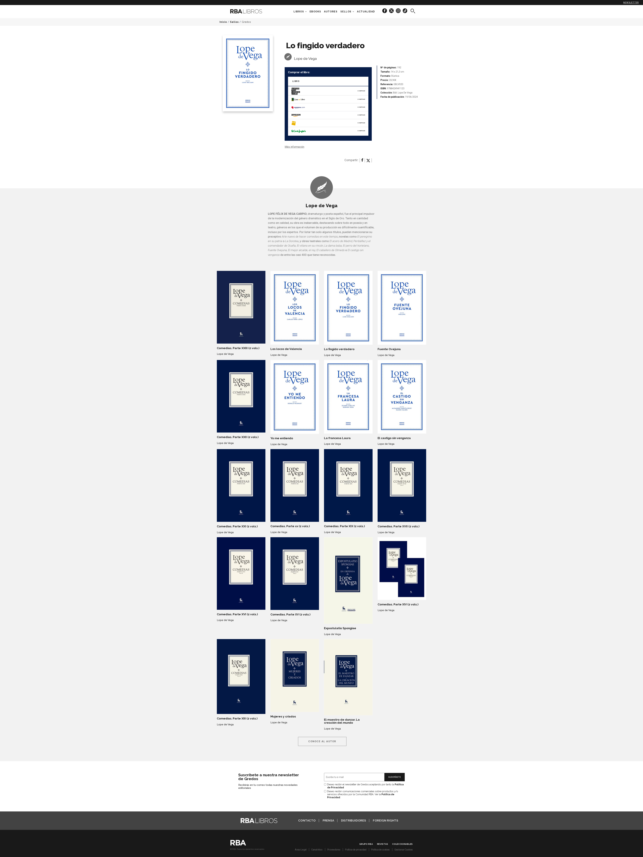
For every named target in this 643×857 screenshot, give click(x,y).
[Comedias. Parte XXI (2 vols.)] (241, 485)
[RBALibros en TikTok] (405, 11)
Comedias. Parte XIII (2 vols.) (237, 718)
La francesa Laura (337, 438)
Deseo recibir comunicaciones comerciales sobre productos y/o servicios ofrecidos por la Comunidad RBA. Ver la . (362, 794)
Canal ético (317, 849)
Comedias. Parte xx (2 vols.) (290, 526)
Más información (294, 146)
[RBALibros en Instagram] (398, 11)
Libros (299, 11)
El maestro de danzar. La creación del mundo (342, 721)
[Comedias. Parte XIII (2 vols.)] (241, 676)
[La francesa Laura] (348, 397)
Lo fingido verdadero (339, 349)
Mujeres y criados (283, 716)
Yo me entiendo (281, 438)
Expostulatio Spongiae (340, 628)
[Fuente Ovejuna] (402, 308)
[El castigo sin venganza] (402, 397)
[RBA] (238, 844)
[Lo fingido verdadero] (348, 308)
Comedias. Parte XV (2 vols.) (290, 614)
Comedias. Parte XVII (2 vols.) (398, 526)
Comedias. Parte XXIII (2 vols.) (238, 348)
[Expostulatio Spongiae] (348, 580)
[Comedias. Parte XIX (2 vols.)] (348, 485)
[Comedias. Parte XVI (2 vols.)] (241, 573)
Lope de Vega (305, 58)
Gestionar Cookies (404, 849)
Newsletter (631, 2)
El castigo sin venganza (394, 438)
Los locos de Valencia (286, 349)
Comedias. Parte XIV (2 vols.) (398, 604)
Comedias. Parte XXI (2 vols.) (237, 526)
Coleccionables (402, 844)
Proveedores (333, 849)
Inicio (223, 22)
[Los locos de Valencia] (294, 308)
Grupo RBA (366, 844)
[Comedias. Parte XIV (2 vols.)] (402, 568)
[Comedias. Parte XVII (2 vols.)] (402, 485)
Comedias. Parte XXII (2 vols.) (238, 437)
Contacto (307, 820)
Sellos (345, 11)
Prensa (328, 820)
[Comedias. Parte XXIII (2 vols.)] (241, 307)
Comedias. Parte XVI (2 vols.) (237, 614)
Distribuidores (353, 820)
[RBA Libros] (251, 11)
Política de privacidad (355, 849)
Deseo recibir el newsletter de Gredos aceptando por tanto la (365, 786)
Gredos (246, 22)
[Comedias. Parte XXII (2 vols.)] (241, 396)
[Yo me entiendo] (294, 397)
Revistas (382, 844)
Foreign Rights (385, 820)
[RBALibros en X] (391, 11)
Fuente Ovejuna (389, 349)
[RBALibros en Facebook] (384, 11)
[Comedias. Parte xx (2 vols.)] (294, 485)
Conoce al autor (322, 741)
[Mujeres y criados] (294, 675)
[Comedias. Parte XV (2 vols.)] (294, 573)
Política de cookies (380, 849)
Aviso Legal (300, 849)
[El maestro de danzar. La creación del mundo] (348, 677)
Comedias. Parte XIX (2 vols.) (344, 526)
